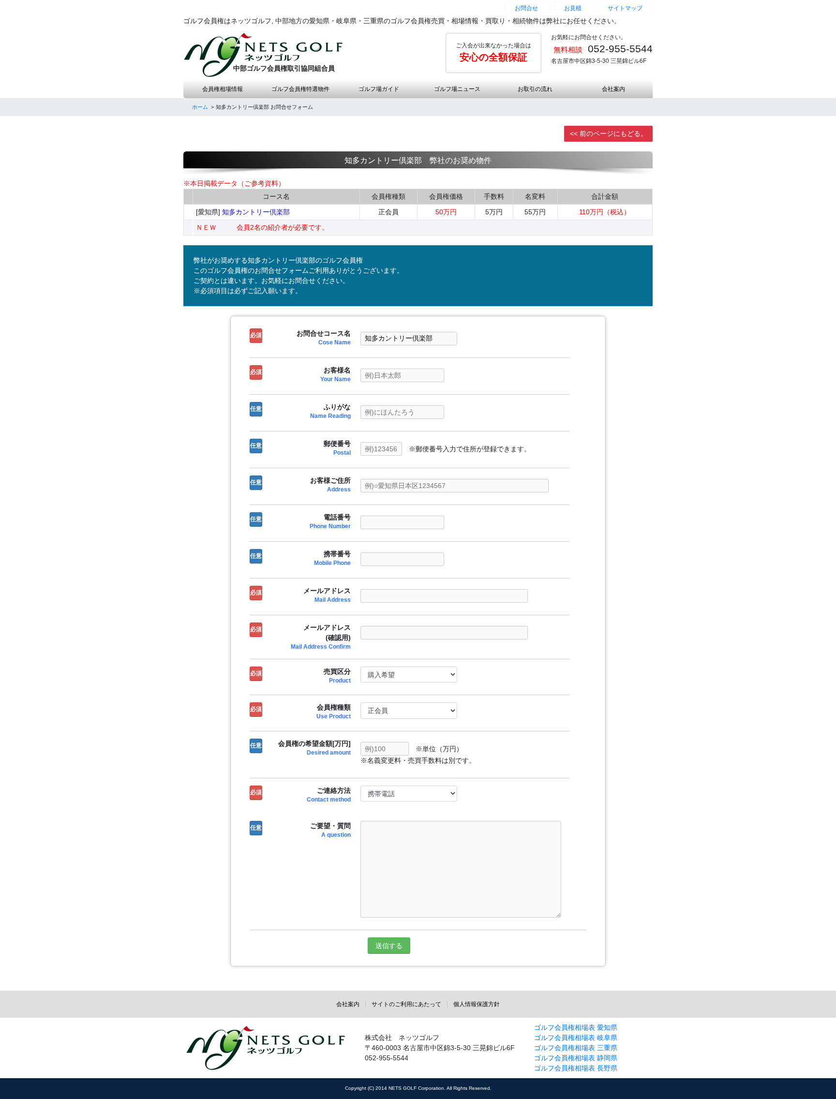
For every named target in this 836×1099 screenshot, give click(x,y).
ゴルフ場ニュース (457, 89)
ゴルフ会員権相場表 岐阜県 (575, 1037)
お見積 (573, 8)
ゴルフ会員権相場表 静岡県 (575, 1058)
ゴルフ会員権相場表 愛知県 (575, 1027)
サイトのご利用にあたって (406, 1004)
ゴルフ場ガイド (378, 89)
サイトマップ (625, 8)
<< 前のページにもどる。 (608, 133)
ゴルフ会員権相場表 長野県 (575, 1068)
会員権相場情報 (222, 89)
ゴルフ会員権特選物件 (300, 89)
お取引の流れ (535, 89)
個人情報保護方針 (476, 1004)
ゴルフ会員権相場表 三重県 (575, 1048)
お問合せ (526, 8)
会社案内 (613, 89)
